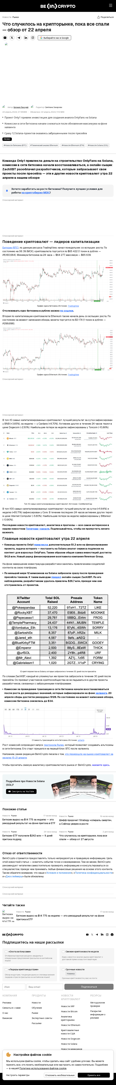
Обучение (37, 1007)
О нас (5, 1012)
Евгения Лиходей (21, 107)
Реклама (6, 1002)
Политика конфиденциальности (93, 872)
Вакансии (7, 1018)
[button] (29, 956)
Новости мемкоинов (71, 1049)
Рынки (16, 17)
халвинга (101, 693)
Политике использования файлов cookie (42, 1068)
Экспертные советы (42, 1018)
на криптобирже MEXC (36, 192)
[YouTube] (5, 37)
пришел (56, 577)
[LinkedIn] (25, 37)
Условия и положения (58, 872)
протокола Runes (54, 745)
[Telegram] (18, 37)
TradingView (73, 306)
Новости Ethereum (70, 1025)
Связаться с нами (11, 1007)
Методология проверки (97, 1004)
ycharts (81, 740)
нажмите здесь (101, 765)
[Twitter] (11, 37)
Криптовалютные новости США (70, 1032)
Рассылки (36, 1023)
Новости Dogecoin (70, 1038)
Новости (6, 17)
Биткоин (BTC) (10, 247)
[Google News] (112, 934)
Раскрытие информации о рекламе (97, 1014)
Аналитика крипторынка (67, 1018)
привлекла (41, 544)
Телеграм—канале (37, 528)
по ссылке (66, 310)
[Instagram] (32, 37)
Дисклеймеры (14, 876)
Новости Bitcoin (69, 1011)
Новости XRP (67, 1006)
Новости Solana (69, 1043)
